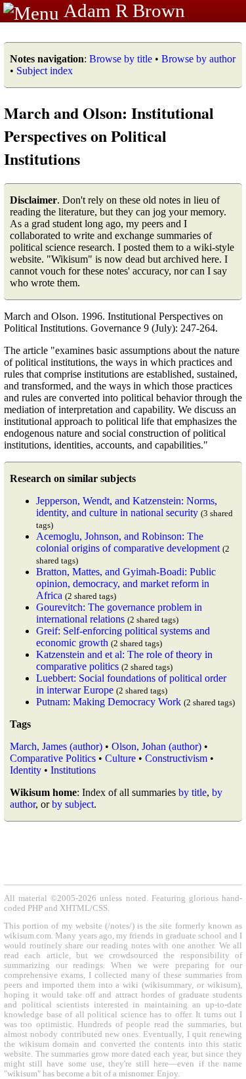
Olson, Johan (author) (156, 746)
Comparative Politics (53, 758)
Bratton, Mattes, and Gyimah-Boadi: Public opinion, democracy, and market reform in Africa (126, 583)
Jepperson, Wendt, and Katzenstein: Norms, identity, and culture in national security (126, 506)
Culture (120, 758)
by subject (73, 804)
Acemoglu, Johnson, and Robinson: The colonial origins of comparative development (128, 542)
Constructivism (176, 758)
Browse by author (198, 58)
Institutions (73, 770)
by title (192, 792)
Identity (25, 770)
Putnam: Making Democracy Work (108, 701)
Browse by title (120, 58)
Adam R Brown (124, 10)
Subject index (44, 70)
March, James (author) (56, 746)
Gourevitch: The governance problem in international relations (119, 613)
